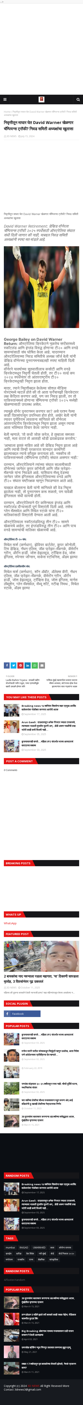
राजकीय (21, 1259)
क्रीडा (18, 1253)
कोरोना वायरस (65, 1247)
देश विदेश (30, 1253)
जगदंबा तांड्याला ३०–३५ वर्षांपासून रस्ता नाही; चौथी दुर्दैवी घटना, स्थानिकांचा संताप (50, 1085)
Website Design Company (48, 1399)
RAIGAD (24, 1247)
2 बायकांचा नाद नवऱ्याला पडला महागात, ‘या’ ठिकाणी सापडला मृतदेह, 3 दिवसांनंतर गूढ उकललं (41, 979)
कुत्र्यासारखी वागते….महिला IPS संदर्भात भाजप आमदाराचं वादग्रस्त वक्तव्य (47, 743)
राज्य (31, 1259)
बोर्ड (52, 1253)
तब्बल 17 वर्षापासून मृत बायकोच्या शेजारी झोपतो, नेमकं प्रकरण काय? (49, 1365)
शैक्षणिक (41, 1259)
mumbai (10, 1247)
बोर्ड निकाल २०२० (66, 1253)
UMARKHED (39, 1247)
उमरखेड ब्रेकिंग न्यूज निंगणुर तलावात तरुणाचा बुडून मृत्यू (46, 1347)
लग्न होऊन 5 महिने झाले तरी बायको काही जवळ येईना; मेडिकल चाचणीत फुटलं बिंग (49, 1316)
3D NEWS (11, 136)
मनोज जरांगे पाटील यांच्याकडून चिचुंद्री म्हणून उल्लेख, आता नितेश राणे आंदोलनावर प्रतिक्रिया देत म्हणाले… (50, 1053)
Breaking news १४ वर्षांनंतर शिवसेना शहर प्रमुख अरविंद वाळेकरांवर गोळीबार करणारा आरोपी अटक (49, 707)
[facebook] (22, 1013)
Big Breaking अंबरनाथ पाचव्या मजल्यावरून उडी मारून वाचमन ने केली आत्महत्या (48, 1333)
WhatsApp (10, 923)
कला (52, 1247)
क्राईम (8, 1253)
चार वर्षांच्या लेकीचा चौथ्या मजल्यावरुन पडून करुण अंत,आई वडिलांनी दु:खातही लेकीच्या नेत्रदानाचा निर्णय (47, 1102)
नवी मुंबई (42, 1253)
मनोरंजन (9, 1259)
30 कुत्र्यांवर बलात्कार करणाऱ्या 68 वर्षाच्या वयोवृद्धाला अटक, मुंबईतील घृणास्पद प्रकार (48, 1118)
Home (7, 111)
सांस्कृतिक (53, 1259)
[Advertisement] (41, 49)
